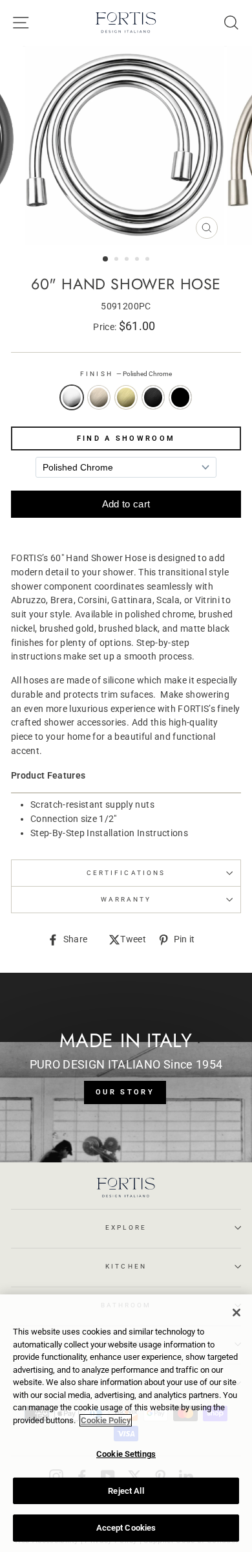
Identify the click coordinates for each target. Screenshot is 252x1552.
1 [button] (106, 259)
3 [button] (128, 260)
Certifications (126, 872)
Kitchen (125, 1266)
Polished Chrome (72, 397)
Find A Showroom (126, 438)
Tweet (133, 940)
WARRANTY (126, 899)
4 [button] (138, 260)
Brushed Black (153, 397)
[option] (126, 145)
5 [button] (148, 260)
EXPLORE (125, 1227)
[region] (126, 1423)
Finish (125, 373)
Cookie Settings (126, 1454)
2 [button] (117, 260)
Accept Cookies (126, 1528)
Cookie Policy (106, 1420)
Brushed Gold (126, 397)
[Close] (236, 1312)
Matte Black (180, 397)
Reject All (125, 1491)
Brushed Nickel (99, 397)
